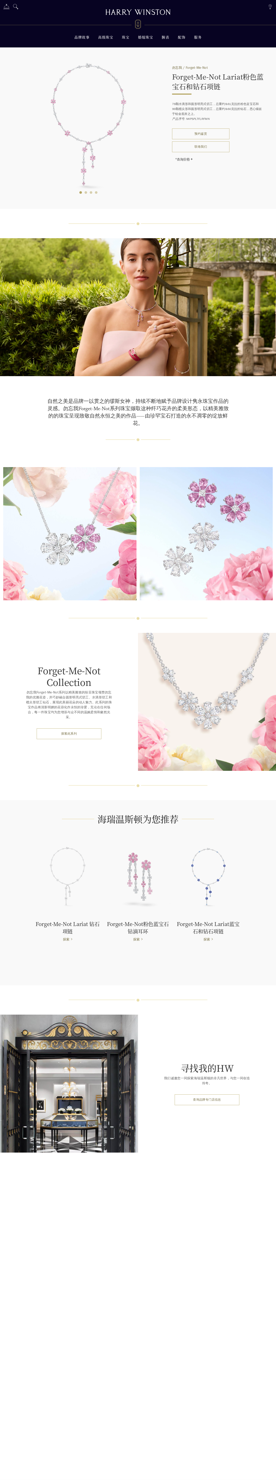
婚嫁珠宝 (145, 37)
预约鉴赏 (200, 134)
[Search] (16, 7)
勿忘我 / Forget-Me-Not (190, 68)
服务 (198, 37)
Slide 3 (96, 192)
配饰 (181, 37)
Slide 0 (80, 192)
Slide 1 (86, 192)
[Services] (6, 7)
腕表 (165, 37)
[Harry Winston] (138, 12)
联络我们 (200, 147)
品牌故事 (81, 37)
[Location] (270, 6)
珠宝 (125, 37)
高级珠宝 (105, 37)
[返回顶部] (268, 1472)
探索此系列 (69, 733)
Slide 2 (91, 192)
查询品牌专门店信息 (207, 1099)
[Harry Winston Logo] (138, 25)
